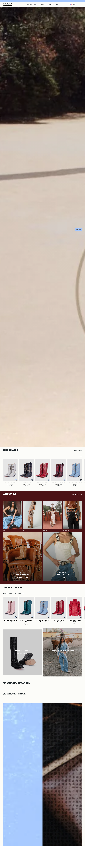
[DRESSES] (52, 515)
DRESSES (45, 530)
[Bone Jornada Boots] (10, 470)
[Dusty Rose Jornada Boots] (10, 608)
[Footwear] (22, 556)
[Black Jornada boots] (26, 470)
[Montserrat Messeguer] (7, 4)
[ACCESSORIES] (72, 515)
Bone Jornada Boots (10, 482)
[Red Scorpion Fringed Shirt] (74, 608)
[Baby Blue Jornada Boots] (74, 470)
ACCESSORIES (66, 530)
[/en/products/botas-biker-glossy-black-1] (42, 227)
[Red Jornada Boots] (42, 470)
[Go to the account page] (79, 4)
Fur (4, 530)
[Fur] (12, 515)
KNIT (24, 530)
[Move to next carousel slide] (81, 456)
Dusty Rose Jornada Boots (10, 620)
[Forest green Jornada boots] (26, 608)
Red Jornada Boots (42, 482)
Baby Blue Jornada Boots (75, 482)
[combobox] (72, 4)
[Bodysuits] (62, 556)
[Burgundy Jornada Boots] (58, 470)
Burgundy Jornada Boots (58, 482)
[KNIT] (32, 515)
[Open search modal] (77, 4)
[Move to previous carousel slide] (79, 456)
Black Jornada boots (26, 482)
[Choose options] (16, 480)
